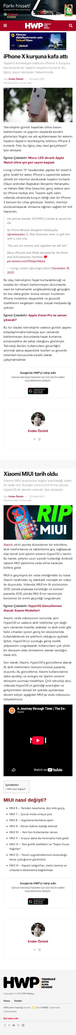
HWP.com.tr (9, 1007)
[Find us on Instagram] (18, 1025)
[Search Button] (70, 25)
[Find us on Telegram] (23, 1025)
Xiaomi (8, 545)
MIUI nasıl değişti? (16, 789)
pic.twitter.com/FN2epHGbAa (26, 261)
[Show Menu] (5, 25)
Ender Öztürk (16, 78)
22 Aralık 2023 (36, 78)
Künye (7, 1001)
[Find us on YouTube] (13, 1025)
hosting (19, 1007)
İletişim (18, 1001)
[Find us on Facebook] (9, 1025)
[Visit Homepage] (38, 25)
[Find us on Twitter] (5, 1025)
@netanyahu (16, 234)
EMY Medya (28, 993)
